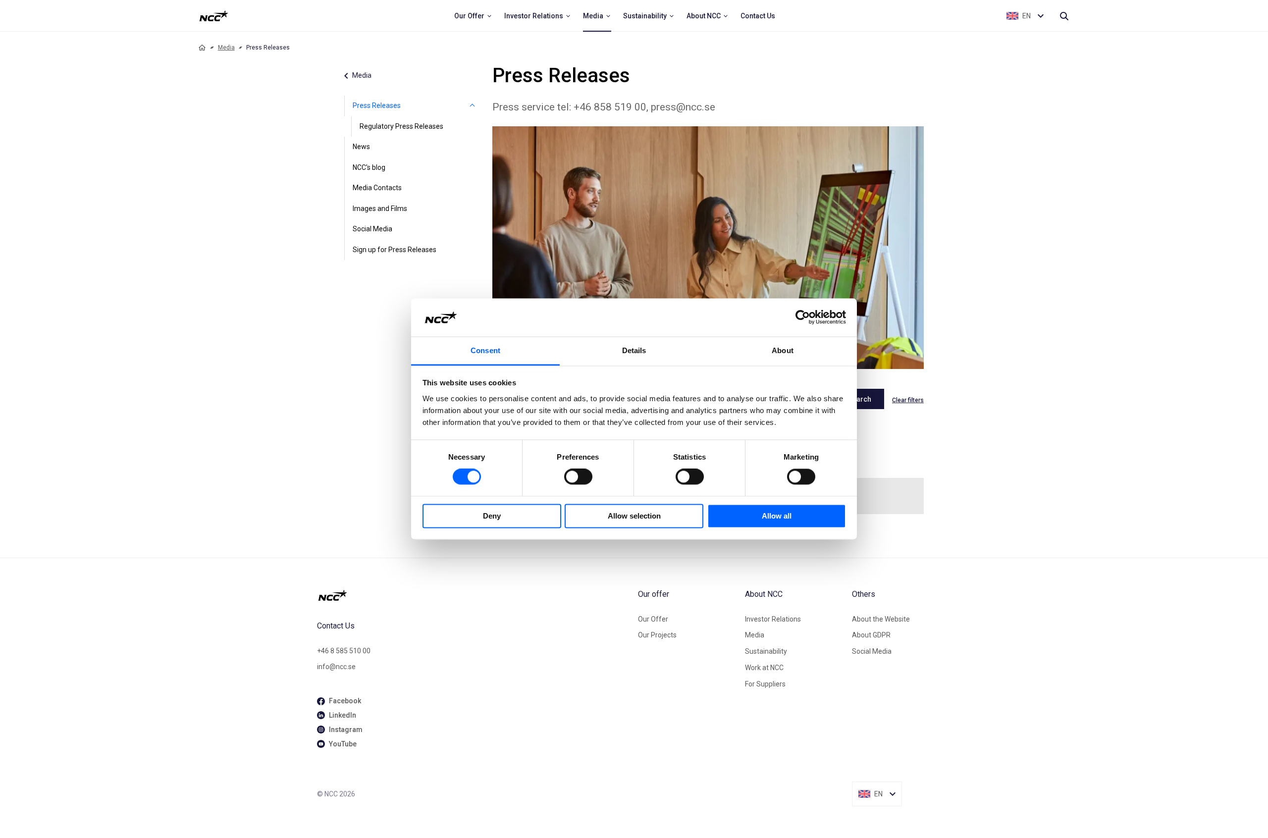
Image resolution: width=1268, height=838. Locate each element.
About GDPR (871, 635)
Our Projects (657, 635)
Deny (492, 516)
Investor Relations (773, 619)
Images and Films (380, 208)
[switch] (578, 477)
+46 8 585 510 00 (343, 651)
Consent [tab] (485, 350)
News (361, 147)
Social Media (372, 229)
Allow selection (634, 516)
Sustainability (766, 651)
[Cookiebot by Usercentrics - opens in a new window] (802, 317)
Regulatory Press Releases (401, 126)
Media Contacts (377, 188)
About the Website (881, 619)
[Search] (1064, 16)
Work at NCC (764, 668)
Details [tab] (634, 350)
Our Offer (653, 619)
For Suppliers (765, 684)
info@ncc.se (336, 667)
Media (226, 47)
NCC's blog (369, 167)
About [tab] (782, 350)
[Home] (202, 48)
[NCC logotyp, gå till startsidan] (473, 595)
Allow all (777, 516)
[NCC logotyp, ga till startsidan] (213, 16)
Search (859, 399)
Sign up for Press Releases (394, 250)
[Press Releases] (472, 106)
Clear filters (908, 400)
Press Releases (377, 105)
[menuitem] (473, 16)
